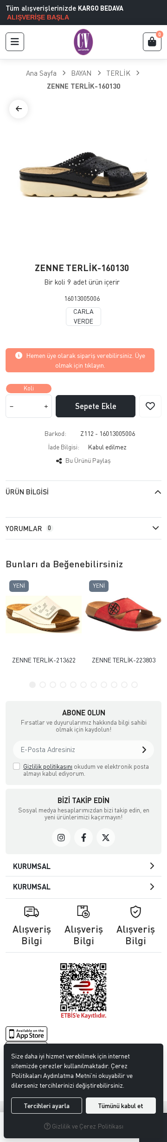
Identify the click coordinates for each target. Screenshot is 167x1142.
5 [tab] (73, 684)
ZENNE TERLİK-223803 (123, 659)
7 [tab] (93, 684)
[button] (15, 41)
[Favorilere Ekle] (150, 406)
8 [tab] (104, 684)
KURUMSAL (32, 866)
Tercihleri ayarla (47, 1106)
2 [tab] (42, 684)
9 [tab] (114, 684)
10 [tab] (124, 684)
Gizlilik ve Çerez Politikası (87, 1126)
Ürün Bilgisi (27, 491)
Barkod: (55, 433)
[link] (61, 837)
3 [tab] (53, 684)
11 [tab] (134, 684)
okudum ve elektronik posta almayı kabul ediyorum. (86, 770)
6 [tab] (83, 684)
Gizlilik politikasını (47, 766)
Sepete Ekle (95, 406)
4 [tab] (63, 684)
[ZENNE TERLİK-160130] (83, 174)
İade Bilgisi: (63, 447)
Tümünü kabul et (120, 1106)
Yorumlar (28, 528)
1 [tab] (32, 684)
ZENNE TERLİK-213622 (44, 659)
